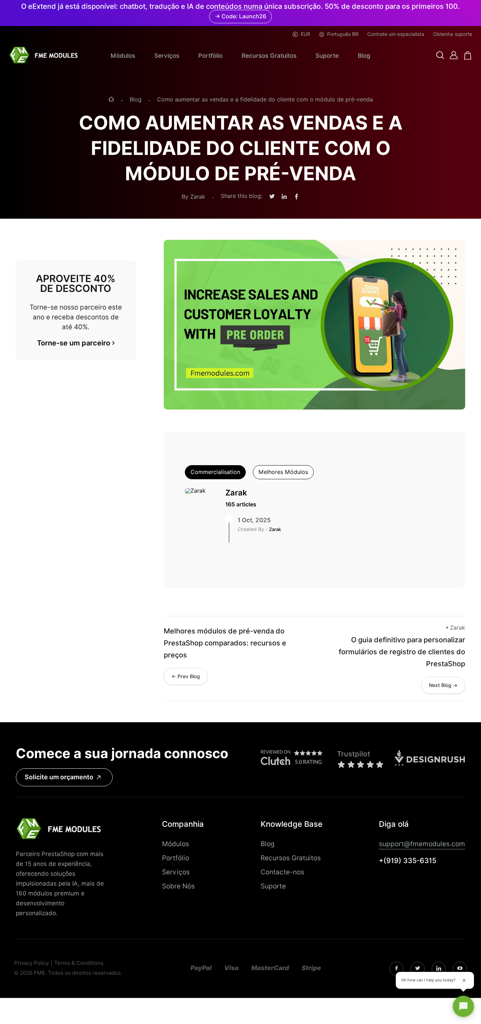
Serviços (166, 55)
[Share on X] (272, 196)
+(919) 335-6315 (407, 860)
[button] (440, 55)
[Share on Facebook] (296, 196)
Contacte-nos (282, 872)
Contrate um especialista (395, 34)
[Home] (111, 99)
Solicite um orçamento (59, 777)
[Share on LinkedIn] (284, 197)
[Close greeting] (464, 980)
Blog (364, 55)
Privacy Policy (31, 963)
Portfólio (210, 55)
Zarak (236, 492)
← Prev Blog (185, 676)
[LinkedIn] (417, 969)
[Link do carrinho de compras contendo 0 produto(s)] (467, 55)
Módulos (123, 55)
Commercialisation (215, 472)
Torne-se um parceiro (73, 343)
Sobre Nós (178, 886)
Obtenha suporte (452, 34)
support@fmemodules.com (422, 844)
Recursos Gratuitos (269, 55)
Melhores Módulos (283, 472)
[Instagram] (396, 969)
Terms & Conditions (79, 963)
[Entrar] (454, 55)
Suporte (327, 55)
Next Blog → (443, 685)
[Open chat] (463, 1006)
